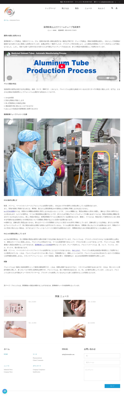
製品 (77, 8)
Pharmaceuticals (37, 358)
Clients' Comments (38, 360)
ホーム (6, 20)
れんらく (101, 8)
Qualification (36, 372)
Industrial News (15, 20)
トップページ (50, 8)
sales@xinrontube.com (107, 2)
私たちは (65, 8)
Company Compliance (39, 369)
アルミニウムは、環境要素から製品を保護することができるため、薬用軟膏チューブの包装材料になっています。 (46, 285)
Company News (8, 372)
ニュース (88, 8)
